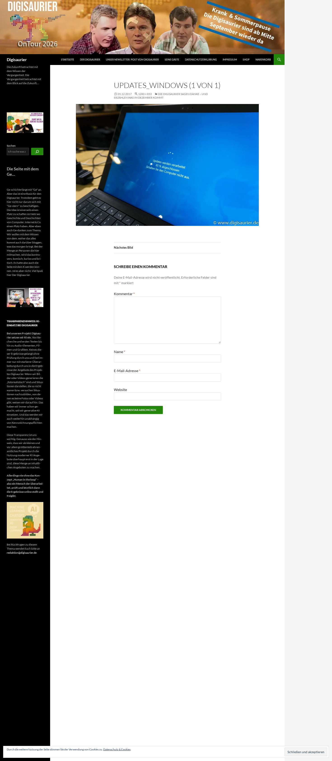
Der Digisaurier (90, 59)
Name (119, 351)
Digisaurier (17, 59)
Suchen (11, 145)
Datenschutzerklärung (201, 59)
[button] (11, 298)
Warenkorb (263, 59)
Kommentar (124, 293)
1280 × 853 (145, 94)
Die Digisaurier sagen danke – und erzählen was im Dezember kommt (161, 95)
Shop (246, 59)
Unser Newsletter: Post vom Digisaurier (132, 59)
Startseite (67, 59)
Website (120, 389)
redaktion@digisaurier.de (22, 552)
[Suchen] (37, 151)
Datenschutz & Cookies (117, 749)
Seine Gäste (172, 59)
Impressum (230, 59)
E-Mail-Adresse (127, 370)
